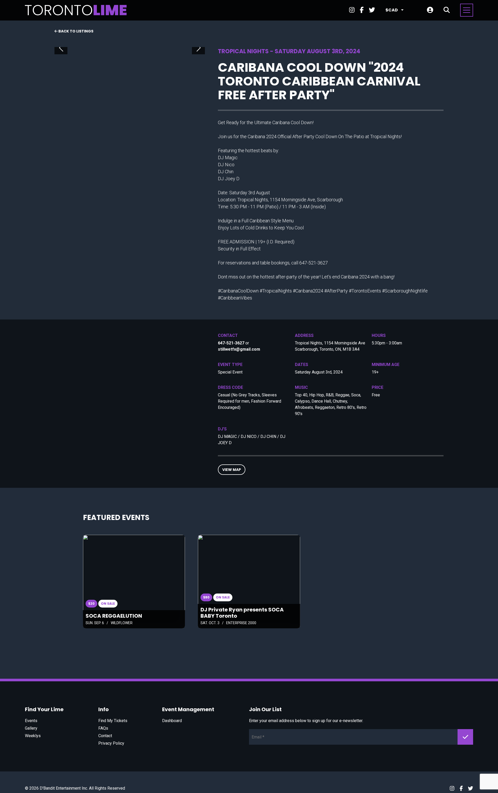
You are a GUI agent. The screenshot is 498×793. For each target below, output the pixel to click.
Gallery (31, 728)
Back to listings (75, 31)
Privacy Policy (111, 743)
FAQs (103, 728)
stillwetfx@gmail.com (239, 349)
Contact (105, 735)
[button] (60, 47)
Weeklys (33, 735)
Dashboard (172, 720)
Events (31, 720)
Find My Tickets (112, 720)
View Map (231, 469)
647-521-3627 (231, 343)
